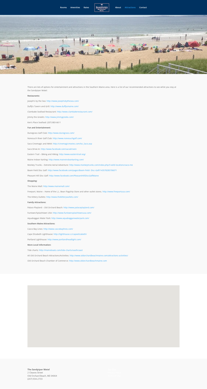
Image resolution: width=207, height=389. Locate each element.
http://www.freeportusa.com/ (116, 191)
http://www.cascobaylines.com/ (58, 229)
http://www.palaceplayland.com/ (79, 207)
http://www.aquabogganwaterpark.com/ (70, 218)
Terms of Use (114, 375)
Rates (86, 7)
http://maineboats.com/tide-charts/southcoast (61, 250)
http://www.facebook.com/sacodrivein (59, 149)
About (118, 7)
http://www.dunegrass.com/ (61, 133)
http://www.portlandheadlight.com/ (64, 239)
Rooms (63, 7)
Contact (143, 7)
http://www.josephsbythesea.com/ (63, 101)
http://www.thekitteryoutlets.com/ (62, 197)
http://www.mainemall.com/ (56, 186)
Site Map (112, 369)
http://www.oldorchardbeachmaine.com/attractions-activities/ (99, 255)
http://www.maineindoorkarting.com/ (66, 159)
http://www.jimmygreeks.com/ (59, 117)
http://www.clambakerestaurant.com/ (74, 111)
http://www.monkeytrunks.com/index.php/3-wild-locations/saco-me (101, 165)
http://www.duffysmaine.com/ (65, 106)
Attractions (130, 7)
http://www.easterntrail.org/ (72, 154)
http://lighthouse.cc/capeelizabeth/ (70, 234)
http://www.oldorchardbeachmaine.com (88, 260)
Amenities (75, 7)
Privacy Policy (114, 372)
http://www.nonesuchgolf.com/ (67, 138)
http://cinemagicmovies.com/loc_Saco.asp (72, 143)
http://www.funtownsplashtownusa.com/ (72, 212)
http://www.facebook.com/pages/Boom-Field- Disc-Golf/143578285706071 (82, 170)
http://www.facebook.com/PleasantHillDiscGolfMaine (74, 175)
